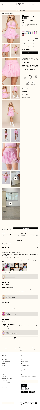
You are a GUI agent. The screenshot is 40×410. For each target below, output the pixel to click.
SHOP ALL (14, 8)
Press (22, 359)
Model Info (24, 91)
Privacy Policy (5, 384)
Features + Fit (25, 88)
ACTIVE (19, 8)
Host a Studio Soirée (25, 365)
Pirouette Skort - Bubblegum (9, 13)
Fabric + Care (25, 94)
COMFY (24, 8)
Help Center (4, 376)
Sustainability (4, 359)
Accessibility (4, 387)
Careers (3, 365)
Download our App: (25, 389)
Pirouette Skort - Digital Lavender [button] (11, 333)
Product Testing (5, 363)
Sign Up (23, 385)
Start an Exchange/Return (7, 378)
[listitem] (30, 68)
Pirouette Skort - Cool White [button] (10, 277)
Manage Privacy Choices (7, 385)
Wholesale (23, 367)
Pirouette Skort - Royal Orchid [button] (10, 314)
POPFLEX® (6, 405)
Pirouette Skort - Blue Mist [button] (10, 297)
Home (3, 13)
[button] (20, 11)
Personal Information (6, 380)
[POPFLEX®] (20, 4)
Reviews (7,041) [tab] (19, 240)
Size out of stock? (26, 49)
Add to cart (30, 52)
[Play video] (15, 178)
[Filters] (3, 244)
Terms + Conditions (6, 382)
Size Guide (23, 357)
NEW (9, 8)
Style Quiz (29, 8)
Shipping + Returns (26, 97)
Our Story (4, 357)
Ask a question (26, 230)
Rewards (29, 4)
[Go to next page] (27, 338)
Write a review (26, 228)
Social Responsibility (6, 361)
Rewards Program (24, 361)
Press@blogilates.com (5, 406)
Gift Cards (23, 363)
